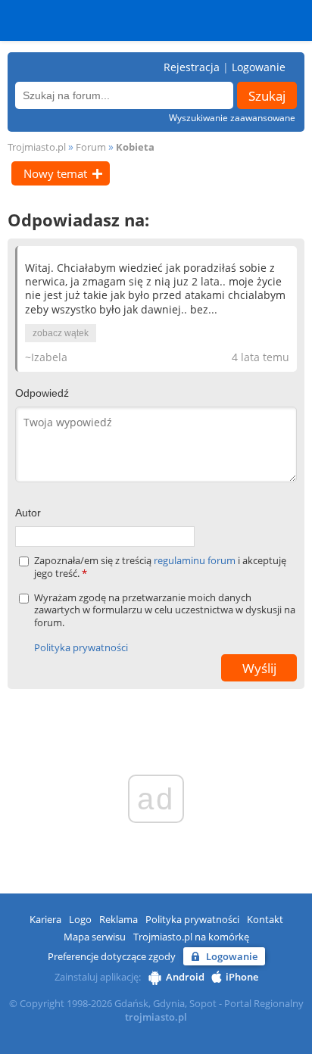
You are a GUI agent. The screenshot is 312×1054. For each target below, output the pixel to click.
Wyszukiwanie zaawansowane (232, 117)
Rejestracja (192, 67)
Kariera (45, 919)
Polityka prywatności (81, 647)
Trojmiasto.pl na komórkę (191, 936)
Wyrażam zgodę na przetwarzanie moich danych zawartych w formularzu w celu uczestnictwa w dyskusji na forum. (164, 610)
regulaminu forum (196, 560)
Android (185, 977)
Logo (80, 919)
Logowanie (258, 67)
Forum (91, 147)
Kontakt (265, 919)
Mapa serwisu (95, 936)
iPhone (242, 977)
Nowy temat (55, 173)
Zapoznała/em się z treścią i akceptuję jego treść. (160, 567)
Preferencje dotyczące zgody (112, 956)
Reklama (118, 919)
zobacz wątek (61, 333)
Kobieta (135, 147)
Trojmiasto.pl (37, 147)
